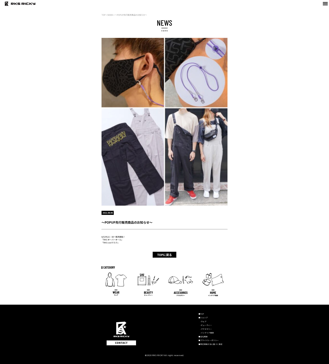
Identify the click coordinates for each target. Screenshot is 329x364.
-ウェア (203, 321)
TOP (104, 14)
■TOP (201, 314)
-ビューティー (206, 325)
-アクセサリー (206, 329)
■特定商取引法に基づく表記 (210, 344)
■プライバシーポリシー (209, 340)
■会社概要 (203, 336)
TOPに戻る (164, 255)
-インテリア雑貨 (207, 333)
